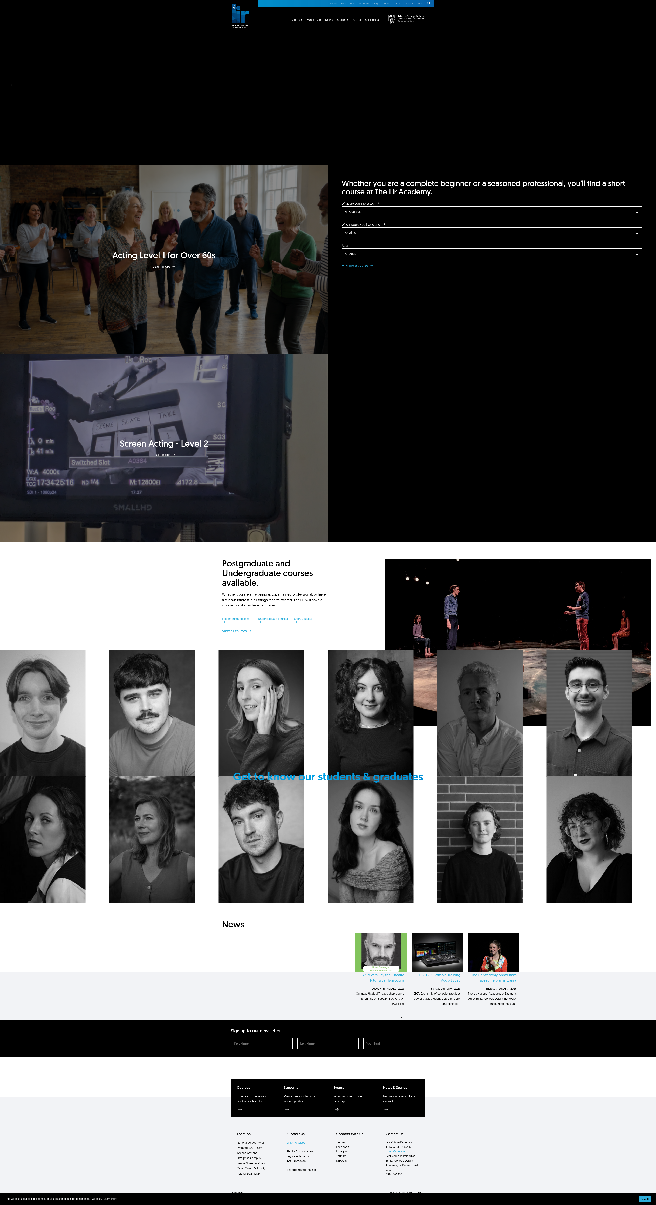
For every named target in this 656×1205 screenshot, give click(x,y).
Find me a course (355, 265)
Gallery (385, 3)
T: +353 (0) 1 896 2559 (399, 1147)
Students (343, 20)
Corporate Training (368, 3)
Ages (345, 246)
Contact (397, 3)
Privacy (421, 1192)
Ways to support (297, 1142)
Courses (297, 20)
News (329, 20)
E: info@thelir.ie (395, 1151)
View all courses (235, 631)
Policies (409, 3)
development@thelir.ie (301, 1169)
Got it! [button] (645, 1198)
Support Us (372, 20)
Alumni (333, 3)
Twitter (340, 1142)
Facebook (342, 1147)
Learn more (162, 266)
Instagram (342, 1151)
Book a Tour (347, 3)
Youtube (341, 1156)
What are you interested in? (360, 204)
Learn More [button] (110, 1198)
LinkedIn (341, 1160)
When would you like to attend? (363, 225)
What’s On (314, 20)
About (357, 20)
